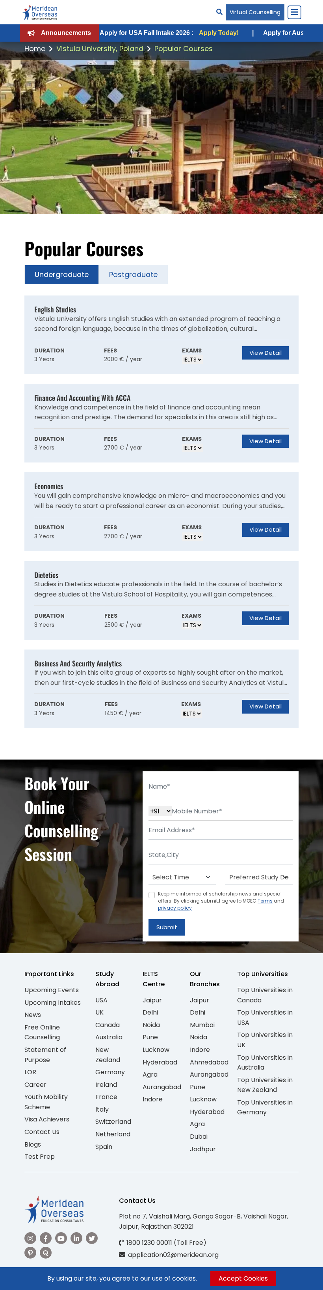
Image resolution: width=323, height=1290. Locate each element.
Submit (166, 927)
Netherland (112, 1134)
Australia (109, 1037)
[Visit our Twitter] (92, 1238)
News (32, 1014)
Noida (151, 1024)
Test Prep (39, 1156)
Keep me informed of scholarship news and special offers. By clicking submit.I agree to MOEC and (221, 900)
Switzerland (113, 1121)
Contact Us (41, 1131)
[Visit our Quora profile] (46, 1253)
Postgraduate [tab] (133, 274)
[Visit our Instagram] (30, 1238)
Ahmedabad (209, 1062)
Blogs (32, 1144)
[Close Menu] (294, 12)
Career (35, 1084)
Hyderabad (160, 1062)
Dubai (199, 1136)
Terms (265, 900)
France (106, 1096)
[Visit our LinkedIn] (76, 1238)
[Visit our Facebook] (46, 1238)
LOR (30, 1072)
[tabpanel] (161, 511)
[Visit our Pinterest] (30, 1253)
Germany (110, 1072)
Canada (107, 1024)
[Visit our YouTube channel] (61, 1238)
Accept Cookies (243, 1278)
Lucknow (156, 1049)
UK (99, 1012)
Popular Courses (183, 48)
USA (101, 1000)
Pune (150, 1037)
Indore (153, 1099)
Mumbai (202, 1024)
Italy (102, 1109)
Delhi (150, 1012)
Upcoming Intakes (52, 1002)
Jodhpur (203, 1149)
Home (34, 48)
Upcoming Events (51, 990)
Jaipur (152, 1000)
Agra (150, 1074)
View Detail (265, 353)
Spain (103, 1146)
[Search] (219, 12)
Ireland (106, 1084)
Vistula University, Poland (99, 48)
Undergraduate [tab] (62, 274)
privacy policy (175, 908)
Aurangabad (162, 1087)
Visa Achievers (46, 1119)
